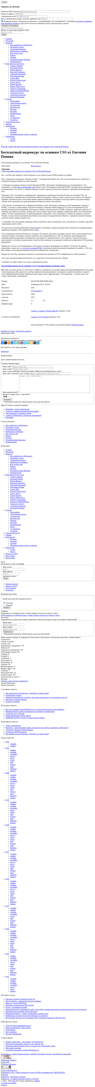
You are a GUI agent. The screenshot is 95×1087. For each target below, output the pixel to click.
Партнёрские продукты (15, 64)
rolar (13, 1081)
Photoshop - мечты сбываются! (17, 409)
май (11, 763)
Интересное (10, 126)
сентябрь (13, 754)
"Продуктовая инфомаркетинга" (18, 1026)
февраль (13, 769)
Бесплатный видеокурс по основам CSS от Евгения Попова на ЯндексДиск (36, 1018)
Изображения (15, 114)
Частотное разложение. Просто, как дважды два (24, 1044)
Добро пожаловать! (13, 726)
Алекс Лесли (15, 82)
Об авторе (10, 41)
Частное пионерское (14, 1034)
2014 (7, 929)
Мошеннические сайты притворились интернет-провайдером (30, 712)
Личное (13, 57)
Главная (9, 39)
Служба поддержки (8, 1083)
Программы (15, 101)
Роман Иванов (16, 70)
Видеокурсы (15, 107)
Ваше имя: (7, 367)
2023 (7, 742)
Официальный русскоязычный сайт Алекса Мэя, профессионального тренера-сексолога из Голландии (46, 1009)
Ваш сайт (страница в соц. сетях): (16, 373)
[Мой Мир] (12, 342)
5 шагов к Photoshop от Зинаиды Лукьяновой (23, 415)
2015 (7, 906)
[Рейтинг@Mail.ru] (8, 1060)
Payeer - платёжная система (16, 1007)
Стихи (12, 138)
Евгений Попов (16, 68)
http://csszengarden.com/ (26, 187)
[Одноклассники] (8, 342)
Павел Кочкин (16, 84)
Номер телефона (7, 14)
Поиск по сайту (12, 554)
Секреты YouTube (13, 702)
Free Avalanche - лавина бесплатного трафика (23, 1001)
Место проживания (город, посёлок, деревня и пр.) (21, 19)
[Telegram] (15, 342)
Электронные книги (18, 103)
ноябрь (13, 746)
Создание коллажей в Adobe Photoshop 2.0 (22, 1050)
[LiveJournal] (34, 342)
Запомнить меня (9, 576)
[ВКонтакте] (2, 342)
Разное (13, 55)
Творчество (10, 136)
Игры (12, 116)
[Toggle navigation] (2, 145)
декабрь (13, 744)
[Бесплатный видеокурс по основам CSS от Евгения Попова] (26, 171)
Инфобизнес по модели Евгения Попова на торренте (27, 1016)
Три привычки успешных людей (18, 413)
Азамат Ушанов (16, 66)
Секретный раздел (13, 122)
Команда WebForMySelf (19, 91)
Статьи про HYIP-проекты (16, 732)
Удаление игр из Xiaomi (15, 714)
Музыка (13, 109)
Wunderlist (9, 417)
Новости (9, 43)
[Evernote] (28, 342)
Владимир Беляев (17, 76)
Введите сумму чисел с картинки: (16, 394)
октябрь (13, 752)
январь (13, 771)
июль (12, 758)
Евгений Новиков (17, 97)
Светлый (9, 603)
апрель (13, 765)
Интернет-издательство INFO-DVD (20, 1005)
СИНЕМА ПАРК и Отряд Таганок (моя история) (25, 718)
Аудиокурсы (15, 105)
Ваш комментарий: (11, 392)
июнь (12, 760)
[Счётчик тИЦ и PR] (6, 1058)
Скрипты (13, 120)
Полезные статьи (17, 47)
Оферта (37, 1081)
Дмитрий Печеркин (18, 74)
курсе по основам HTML (32, 248)
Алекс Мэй (14, 78)
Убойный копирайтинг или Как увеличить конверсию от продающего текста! (36, 697)
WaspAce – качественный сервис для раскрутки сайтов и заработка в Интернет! (37, 728)
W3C (37, 230)
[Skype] (25, 342)
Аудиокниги (15, 118)
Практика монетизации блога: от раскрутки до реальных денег (30, 1046)
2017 (7, 852)
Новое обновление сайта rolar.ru (18, 716)
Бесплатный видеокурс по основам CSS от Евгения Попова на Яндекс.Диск (33, 266)
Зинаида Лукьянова (18, 89)
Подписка (9, 590)
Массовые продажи (13, 1048)
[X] (5, 342)
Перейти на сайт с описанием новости (16, 331)
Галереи (13, 132)
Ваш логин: (7, 567)
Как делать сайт (16, 53)
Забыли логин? (11, 586)
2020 (7, 773)
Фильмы (13, 111)
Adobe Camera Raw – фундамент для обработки (24, 1042)
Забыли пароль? (12, 584)
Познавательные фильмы (20, 60)
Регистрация (11, 588)
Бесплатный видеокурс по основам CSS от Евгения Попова (44, 147)
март (12, 767)
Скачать (9, 99)
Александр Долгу (17, 93)
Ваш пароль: (8, 571)
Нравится (4, 351)
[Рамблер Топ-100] (5, 1062)
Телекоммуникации (18, 49)
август (12, 756)
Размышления (15, 62)
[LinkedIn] (38, 342)
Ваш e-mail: (8, 369)
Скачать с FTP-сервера (40, 317)
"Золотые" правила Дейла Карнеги (19, 730)
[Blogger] (31, 342)
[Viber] (21, 342)
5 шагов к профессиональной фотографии (22, 411)
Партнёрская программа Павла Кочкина (21, 1012)
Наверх (4, 1085)
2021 (7, 748)
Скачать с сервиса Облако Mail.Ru (44, 311)
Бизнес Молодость (17, 87)
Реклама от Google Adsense (16, 699)
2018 (7, 825)
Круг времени (11, 1032)
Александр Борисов (18, 95)
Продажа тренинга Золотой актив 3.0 (20, 999)
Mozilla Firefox (78, 325)
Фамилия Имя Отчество (10, 11)
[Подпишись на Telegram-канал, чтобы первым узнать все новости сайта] (30, 615)
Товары (8, 124)
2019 (7, 800)
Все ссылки (10, 556)
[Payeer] (4, 1075)
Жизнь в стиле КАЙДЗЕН (16, 1003)
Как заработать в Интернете (21, 45)
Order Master (10, 1030)
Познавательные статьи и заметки (23, 134)
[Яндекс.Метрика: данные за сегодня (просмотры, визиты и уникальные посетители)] (8, 1064)
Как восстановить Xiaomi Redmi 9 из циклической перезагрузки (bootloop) (35, 709)
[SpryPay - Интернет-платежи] (13, 1077)
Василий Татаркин (17, 72)
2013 (7, 954)
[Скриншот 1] (37, 291)
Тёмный (8, 605)
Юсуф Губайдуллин (18, 80)
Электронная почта (8, 16)
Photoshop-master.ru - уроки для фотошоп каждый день (27, 1014)
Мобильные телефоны (19, 51)
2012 (7, 977)
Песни (12, 141)
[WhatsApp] (18, 342)
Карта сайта (10, 558)
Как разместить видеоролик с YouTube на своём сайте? (27, 693)
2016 (7, 879)
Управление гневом (13, 695)
